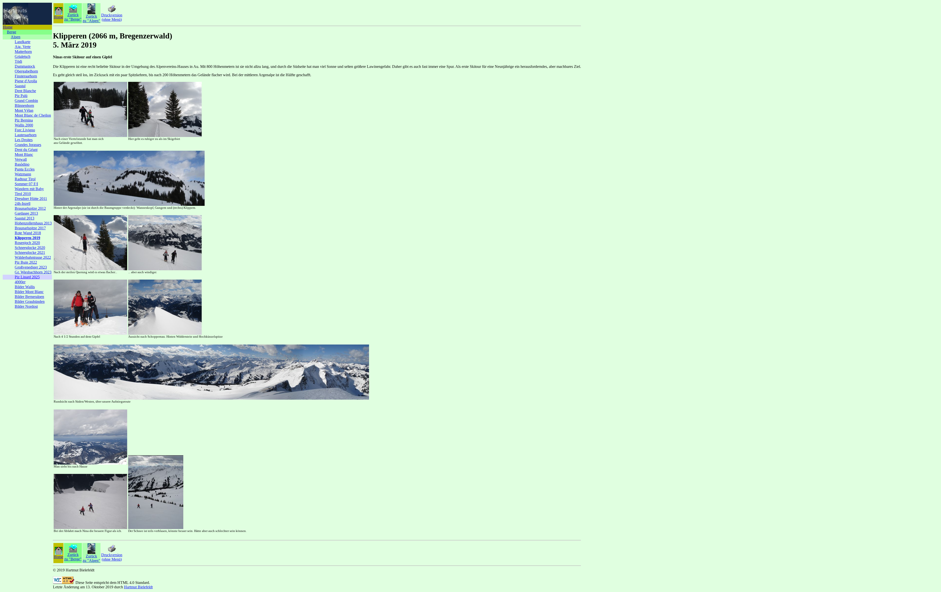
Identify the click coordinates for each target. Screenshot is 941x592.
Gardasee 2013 (26, 213)
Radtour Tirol (25, 179)
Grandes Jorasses (28, 145)
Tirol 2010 (23, 194)
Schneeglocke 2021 (30, 252)
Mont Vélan (24, 110)
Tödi (18, 61)
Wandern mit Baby (29, 189)
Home (7, 27)
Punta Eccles (25, 169)
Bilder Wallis (25, 287)
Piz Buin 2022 (26, 262)
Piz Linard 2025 (27, 277)
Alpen (15, 37)
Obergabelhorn (26, 71)
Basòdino (22, 164)
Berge (11, 32)
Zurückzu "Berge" (73, 17)
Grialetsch (22, 56)
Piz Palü (21, 96)
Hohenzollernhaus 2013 (33, 223)
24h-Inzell (22, 203)
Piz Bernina (24, 120)
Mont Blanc (24, 154)
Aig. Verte (23, 47)
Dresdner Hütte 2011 (31, 199)
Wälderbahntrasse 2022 (33, 257)
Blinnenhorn (24, 105)
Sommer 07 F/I (26, 184)
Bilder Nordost (26, 306)
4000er (20, 282)
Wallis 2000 (24, 125)
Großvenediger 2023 (31, 267)
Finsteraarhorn (26, 76)
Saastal (20, 86)
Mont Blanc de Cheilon (33, 115)
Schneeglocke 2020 (30, 248)
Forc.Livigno (25, 130)
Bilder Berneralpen (29, 297)
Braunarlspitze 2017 (30, 228)
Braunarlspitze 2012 (30, 208)
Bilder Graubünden (30, 301)
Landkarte (22, 42)
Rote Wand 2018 (28, 233)
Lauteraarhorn (26, 135)
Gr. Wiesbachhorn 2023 (33, 272)
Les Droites (24, 140)
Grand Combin (26, 101)
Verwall (21, 159)
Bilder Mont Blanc (29, 292)
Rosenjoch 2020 (27, 243)
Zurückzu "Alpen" (91, 18)
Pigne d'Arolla (26, 81)
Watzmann (23, 174)
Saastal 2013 (24, 218)
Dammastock (25, 66)
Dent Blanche (25, 91)
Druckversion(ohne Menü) (111, 17)
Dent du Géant (26, 150)
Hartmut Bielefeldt (138, 587)
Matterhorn (23, 51)
